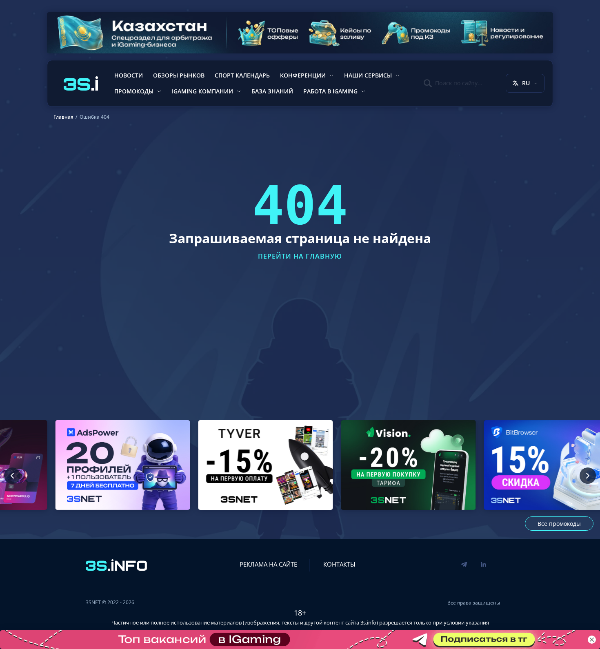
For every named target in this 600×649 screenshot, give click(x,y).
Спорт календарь (242, 75)
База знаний (272, 91)
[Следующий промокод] (588, 475)
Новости (128, 75)
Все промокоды (559, 523)
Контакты (339, 564)
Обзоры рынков (178, 75)
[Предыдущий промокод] (12, 475)
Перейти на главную (300, 256)
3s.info (368, 622)
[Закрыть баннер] (592, 640)
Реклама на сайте (268, 564)
